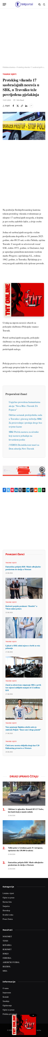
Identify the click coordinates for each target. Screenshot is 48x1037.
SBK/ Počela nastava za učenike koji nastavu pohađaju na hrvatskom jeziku (24, 435)
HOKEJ (6, 953)
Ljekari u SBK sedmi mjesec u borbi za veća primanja (22, 647)
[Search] (39, 4)
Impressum (7, 992)
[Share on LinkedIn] (26, 106)
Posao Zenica (8, 919)
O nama (6, 988)
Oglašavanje (7, 1005)
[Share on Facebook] (13, 106)
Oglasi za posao (8, 897)
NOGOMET (7, 936)
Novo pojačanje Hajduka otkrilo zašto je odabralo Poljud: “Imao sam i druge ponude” (23, 728)
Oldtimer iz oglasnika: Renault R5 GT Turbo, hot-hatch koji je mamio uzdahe (26, 810)
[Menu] (4, 4)
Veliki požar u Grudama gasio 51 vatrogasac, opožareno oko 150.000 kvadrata (25, 849)
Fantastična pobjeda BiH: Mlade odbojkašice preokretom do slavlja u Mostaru (23, 568)
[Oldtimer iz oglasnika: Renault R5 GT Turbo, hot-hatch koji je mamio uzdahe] (24, 794)
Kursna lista (7, 902)
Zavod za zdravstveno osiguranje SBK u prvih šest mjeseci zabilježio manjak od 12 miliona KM (23, 687)
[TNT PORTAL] (24, 4)
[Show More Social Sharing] (31, 106)
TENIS (5, 940)
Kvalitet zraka (8, 914)
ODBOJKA (7, 958)
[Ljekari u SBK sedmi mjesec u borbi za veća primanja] (24, 627)
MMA (5, 971)
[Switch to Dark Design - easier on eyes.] (43, 4)
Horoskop (6, 910)
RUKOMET (7, 949)
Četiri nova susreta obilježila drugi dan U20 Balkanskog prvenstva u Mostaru (22, 746)
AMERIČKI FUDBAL (11, 962)
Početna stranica (9, 67)
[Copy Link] (22, 106)
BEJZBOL (7, 966)
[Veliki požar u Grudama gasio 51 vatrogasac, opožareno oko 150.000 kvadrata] (24, 832)
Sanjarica (6, 906)
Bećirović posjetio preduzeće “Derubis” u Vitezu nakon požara (21, 607)
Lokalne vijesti (8, 893)
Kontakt (6, 997)
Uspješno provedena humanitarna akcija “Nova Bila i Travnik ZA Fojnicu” (24, 405)
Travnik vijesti (9, 74)
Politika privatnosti (10, 1014)
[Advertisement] (24, 37)
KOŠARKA (7, 945)
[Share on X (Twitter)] (18, 106)
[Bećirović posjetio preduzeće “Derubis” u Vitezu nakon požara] (24, 588)
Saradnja (6, 1001)
